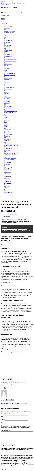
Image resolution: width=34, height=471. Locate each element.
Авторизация (5, 4)
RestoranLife (13, 215)
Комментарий (5, 430)
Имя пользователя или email (9, 7)
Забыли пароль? (5, 15)
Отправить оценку (6, 379)
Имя (2, 416)
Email (3, 419)
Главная (3, 219)
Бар (5, 388)
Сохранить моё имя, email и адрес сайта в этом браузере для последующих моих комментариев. (16, 426)
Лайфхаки (25, 219)
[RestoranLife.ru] (3, 1)
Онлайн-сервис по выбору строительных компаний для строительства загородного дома (16, 229)
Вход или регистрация (18, 3)
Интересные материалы (14, 219)
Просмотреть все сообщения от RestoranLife (15, 403)
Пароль (3, 12)
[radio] (18, 356)
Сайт (2, 423)
